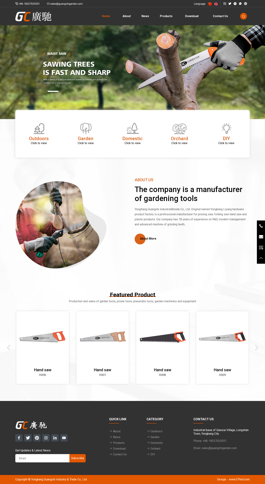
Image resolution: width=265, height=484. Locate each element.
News (145, 16)
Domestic (156, 443)
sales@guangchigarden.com (219, 448)
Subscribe (77, 458)
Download (191, 16)
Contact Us (220, 16)
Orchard (155, 448)
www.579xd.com (239, 479)
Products (166, 16)
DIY (152, 454)
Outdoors (156, 431)
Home (106, 16)
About (127, 16)
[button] (53, 91)
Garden (154, 437)
